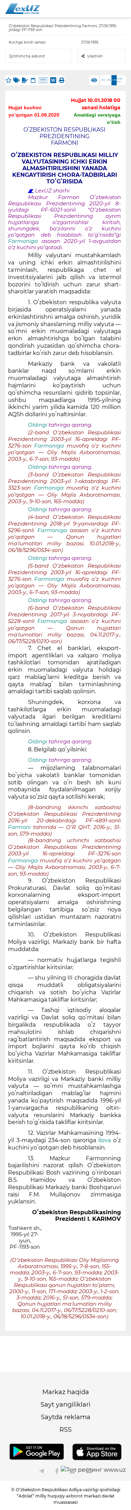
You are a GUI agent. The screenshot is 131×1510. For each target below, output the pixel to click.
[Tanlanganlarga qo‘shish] (8, 80)
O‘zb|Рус (120, 80)
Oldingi (37, 425)
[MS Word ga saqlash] (53, 80)
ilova (105, 1140)
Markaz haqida (65, 1392)
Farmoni (20, 827)
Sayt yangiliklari (65, 1404)
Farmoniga (25, 241)
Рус (103, 80)
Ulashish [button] (95, 56)
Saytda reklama (65, 1417)
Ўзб (109, 80)
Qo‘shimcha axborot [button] (27, 56)
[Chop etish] (61, 80)
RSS (65, 1429)
